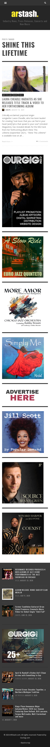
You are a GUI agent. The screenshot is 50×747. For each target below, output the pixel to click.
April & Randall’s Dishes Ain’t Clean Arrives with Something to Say (30, 674)
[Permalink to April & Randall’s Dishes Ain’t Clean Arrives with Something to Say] (7, 677)
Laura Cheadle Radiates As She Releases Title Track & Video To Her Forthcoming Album (23, 102)
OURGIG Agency (21, 679)
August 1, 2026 (11, 720)
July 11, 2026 (25, 596)
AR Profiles (19, 695)
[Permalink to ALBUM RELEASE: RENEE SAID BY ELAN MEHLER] (7, 594)
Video (21, 95)
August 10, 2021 (18, 110)
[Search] (5, 3)
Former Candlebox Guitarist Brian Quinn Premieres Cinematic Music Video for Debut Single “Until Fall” (30, 609)
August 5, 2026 (31, 695)
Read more (6, 141)
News (15, 95)
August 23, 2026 (26, 580)
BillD (17, 580)
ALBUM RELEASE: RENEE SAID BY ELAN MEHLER (31, 591)
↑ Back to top (25, 743)
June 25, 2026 (26, 615)
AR (3, 720)
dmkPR (8, 110)
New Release (7, 95)
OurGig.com (25, 738)
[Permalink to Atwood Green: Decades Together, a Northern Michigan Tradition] (7, 693)
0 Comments (43, 141)
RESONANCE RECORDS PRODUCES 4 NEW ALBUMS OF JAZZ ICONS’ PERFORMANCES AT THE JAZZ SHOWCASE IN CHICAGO (30, 573)
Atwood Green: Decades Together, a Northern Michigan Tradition (30, 690)
